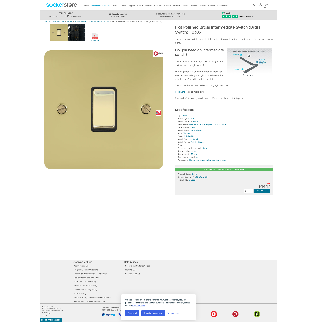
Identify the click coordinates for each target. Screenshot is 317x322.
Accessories (222, 5)
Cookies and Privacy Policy (85, 289)
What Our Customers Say (85, 281)
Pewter (176, 5)
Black (139, 5)
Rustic (167, 5)
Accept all (132, 313)
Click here (180, 91)
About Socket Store (82, 266)
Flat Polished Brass (100, 21)
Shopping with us (82, 261)
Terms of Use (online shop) (85, 285)
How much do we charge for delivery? (90, 274)
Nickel (184, 5)
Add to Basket (262, 191)
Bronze (148, 5)
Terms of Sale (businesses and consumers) (92, 297)
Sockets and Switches (100, 5)
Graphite (193, 5)
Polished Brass (82, 21)
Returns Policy (80, 293)
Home (85, 5)
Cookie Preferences (50, 320)
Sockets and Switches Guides (137, 266)
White (202, 5)
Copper (131, 5)
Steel (122, 5)
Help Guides (131, 261)
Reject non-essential (153, 313)
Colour (211, 5)
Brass (115, 5)
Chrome (157, 5)
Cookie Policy (138, 305)
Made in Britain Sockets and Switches (90, 301)
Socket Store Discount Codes (86, 278)
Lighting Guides (131, 270)
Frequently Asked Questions (86, 270)
